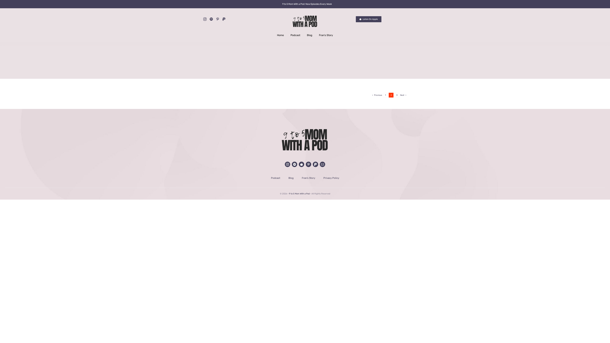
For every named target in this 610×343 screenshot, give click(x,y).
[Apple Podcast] (301, 164)
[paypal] (224, 19)
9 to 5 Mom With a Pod (299, 193)
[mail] (322, 164)
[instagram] (205, 19)
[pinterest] (217, 19)
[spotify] (211, 19)
